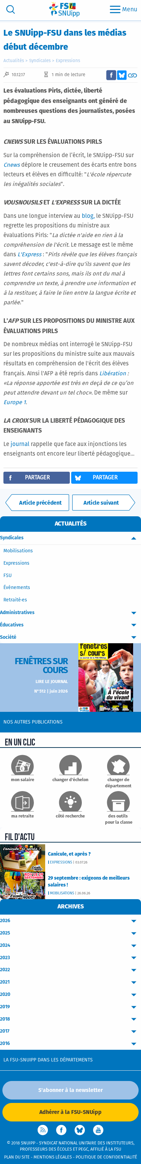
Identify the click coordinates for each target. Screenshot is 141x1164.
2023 (5, 957)
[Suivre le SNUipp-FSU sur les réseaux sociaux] (104, 502)
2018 (5, 1019)
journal (21, 444)
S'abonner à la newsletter (70, 1090)
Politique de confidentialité (106, 1157)
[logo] (64, 9)
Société (8, 637)
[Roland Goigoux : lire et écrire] (37, 502)
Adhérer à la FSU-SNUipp (70, 1112)
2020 (5, 994)
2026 (5, 920)
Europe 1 (14, 402)
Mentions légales (53, 1157)
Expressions (68, 61)
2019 (5, 1006)
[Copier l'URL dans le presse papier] (132, 75)
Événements (16, 587)
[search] (10, 9)
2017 (4, 1031)
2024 (5, 945)
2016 (5, 1043)
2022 (5, 969)
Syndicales (40, 61)
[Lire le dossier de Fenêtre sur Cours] (105, 677)
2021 (5, 982)
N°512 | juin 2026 (51, 691)
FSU (7, 575)
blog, (88, 216)
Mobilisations (18, 551)
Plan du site (17, 1157)
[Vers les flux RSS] (43, 1130)
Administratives (17, 612)
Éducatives (12, 625)
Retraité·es (15, 600)
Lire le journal (52, 682)
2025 (5, 933)
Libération (113, 374)
